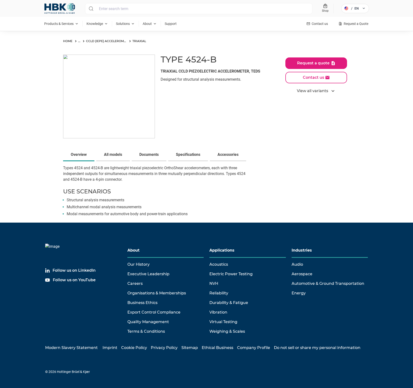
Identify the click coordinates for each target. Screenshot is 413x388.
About (133, 250)
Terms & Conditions (146, 331)
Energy (299, 293)
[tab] (79, 155)
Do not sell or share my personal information (317, 347)
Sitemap (189, 347)
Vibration (218, 312)
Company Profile (253, 347)
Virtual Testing (223, 322)
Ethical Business (217, 347)
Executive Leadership (148, 274)
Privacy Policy (164, 347)
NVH (213, 283)
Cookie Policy (134, 347)
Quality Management (148, 322)
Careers (135, 283)
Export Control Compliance (153, 312)
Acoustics (218, 264)
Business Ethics (142, 302)
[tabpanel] (206, 194)
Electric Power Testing (231, 274)
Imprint (110, 347)
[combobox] (198, 8)
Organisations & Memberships (156, 293)
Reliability (218, 293)
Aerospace (302, 274)
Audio (297, 264)
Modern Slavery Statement (71, 347)
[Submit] (91, 8)
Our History (138, 264)
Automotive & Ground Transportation (328, 283)
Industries (302, 250)
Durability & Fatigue (228, 302)
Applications (221, 250)
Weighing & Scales (227, 331)
